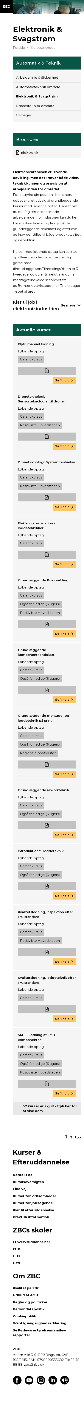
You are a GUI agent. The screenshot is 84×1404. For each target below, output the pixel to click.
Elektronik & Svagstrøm (37, 96)
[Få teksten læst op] (64, 1383)
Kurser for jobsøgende (33, 1203)
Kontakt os (22, 1175)
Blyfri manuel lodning (36, 344)
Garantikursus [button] (31, 359)
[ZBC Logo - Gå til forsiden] (6, 6)
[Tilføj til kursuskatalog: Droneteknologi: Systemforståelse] (47, 497)
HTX (16, 1263)
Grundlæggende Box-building (43, 580)
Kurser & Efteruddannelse (41, 1157)
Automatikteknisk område (38, 87)
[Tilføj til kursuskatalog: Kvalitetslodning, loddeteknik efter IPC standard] (47, 1009)
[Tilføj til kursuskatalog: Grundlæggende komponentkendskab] (47, 690)
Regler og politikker (30, 1302)
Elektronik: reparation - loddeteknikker (36, 525)
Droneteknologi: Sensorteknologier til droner (41, 399)
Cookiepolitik (24, 1316)
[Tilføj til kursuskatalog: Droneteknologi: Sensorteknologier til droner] (47, 437)
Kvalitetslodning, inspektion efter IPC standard (45, 914)
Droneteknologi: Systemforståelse (46, 462)
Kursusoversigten (28, 1182)
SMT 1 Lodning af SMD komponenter (36, 1037)
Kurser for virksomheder (34, 1196)
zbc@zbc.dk (34, 1364)
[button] (64, 380)
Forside (19, 47)
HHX (16, 1256)
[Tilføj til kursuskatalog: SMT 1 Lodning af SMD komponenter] (47, 1084)
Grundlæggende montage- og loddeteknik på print (43, 718)
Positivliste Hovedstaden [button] (40, 425)
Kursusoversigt (43, 47)
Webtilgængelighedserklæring (39, 1323)
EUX (16, 1249)
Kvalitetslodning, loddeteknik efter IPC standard (47, 980)
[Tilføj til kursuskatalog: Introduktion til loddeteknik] (47, 886)
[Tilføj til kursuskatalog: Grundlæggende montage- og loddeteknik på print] (47, 764)
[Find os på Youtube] (29, 1383)
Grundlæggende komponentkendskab (36, 652)
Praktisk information (31, 1217)
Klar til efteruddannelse (33, 1210)
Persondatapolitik (29, 1309)
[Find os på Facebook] (17, 1383)
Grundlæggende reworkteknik (43, 790)
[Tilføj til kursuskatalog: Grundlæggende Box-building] (47, 624)
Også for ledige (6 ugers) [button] (40, 604)
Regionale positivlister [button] (38, 753)
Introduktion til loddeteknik (41, 851)
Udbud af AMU (25, 1295)
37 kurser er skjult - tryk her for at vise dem (50, 1108)
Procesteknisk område (35, 106)
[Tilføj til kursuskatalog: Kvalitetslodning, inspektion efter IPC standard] (47, 952)
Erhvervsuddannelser (31, 1242)
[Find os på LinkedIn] (52, 1383)
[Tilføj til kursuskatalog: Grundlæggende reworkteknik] (47, 825)
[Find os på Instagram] (41, 1383)
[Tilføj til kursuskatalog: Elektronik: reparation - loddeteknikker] (47, 555)
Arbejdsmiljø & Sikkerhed (37, 77)
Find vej (19, 1189)
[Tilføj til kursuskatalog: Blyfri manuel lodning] (47, 371)
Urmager (24, 115)
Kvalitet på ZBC (26, 1288)
